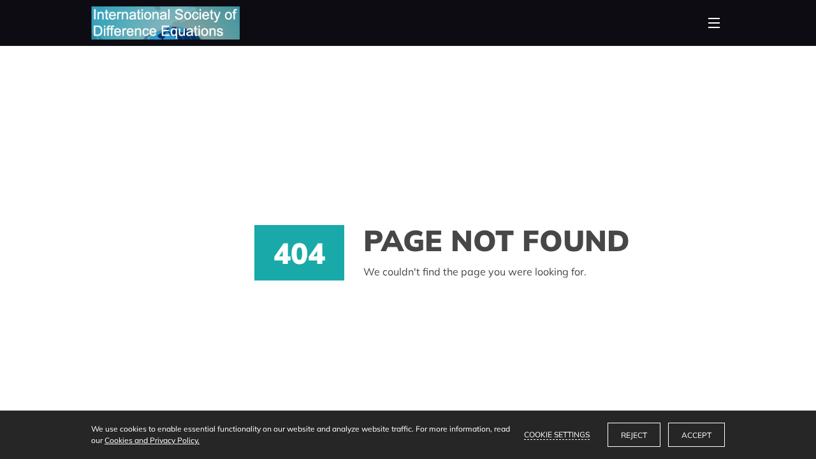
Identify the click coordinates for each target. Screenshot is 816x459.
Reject (634, 435)
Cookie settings (557, 434)
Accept (696, 435)
